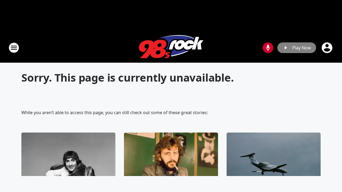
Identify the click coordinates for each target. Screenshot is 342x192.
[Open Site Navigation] (14, 47)
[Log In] (327, 47)
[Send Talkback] (268, 47)
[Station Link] (171, 48)
